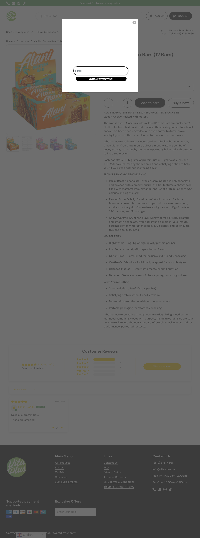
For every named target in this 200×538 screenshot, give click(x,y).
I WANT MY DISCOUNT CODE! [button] (101, 79)
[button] (134, 22)
